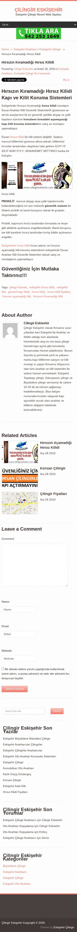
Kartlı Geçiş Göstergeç (17, 774)
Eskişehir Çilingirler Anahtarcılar (22, 750)
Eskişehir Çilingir (50, 49)
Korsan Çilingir (12, 780)
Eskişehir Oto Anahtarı (17, 883)
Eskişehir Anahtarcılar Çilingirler (22, 744)
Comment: (8, 538)
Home (5, 49)
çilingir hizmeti (18, 287)
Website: (7, 650)
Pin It (66, 80)
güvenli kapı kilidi (18, 291)
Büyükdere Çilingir (14, 866)
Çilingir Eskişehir (38, 9)
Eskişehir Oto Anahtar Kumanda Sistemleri (29, 756)
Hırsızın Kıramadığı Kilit (48, 296)
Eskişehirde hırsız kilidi (16, 245)
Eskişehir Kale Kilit (14, 786)
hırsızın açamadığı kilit (17, 296)
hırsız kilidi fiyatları (58, 291)
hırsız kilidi (38, 291)
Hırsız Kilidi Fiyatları (15, 792)
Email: (5, 626)
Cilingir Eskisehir (23, 68)
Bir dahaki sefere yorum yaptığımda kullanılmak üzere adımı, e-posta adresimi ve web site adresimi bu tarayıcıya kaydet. (35, 673)
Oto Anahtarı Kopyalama (18, 826)
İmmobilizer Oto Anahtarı (18, 768)
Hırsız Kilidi (17, 136)
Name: (6, 601)
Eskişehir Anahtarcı (26, 49)
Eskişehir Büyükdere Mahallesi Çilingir (26, 738)
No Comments (42, 73)
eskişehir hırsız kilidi (41, 287)
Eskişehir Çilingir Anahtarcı (19, 820)
